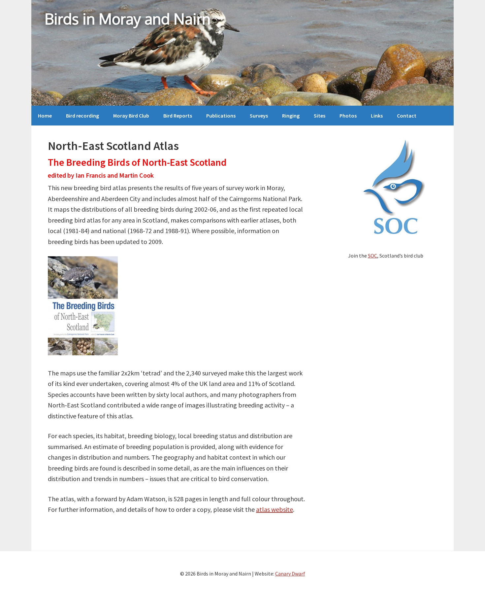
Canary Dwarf (290, 573)
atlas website (274, 509)
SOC (372, 255)
